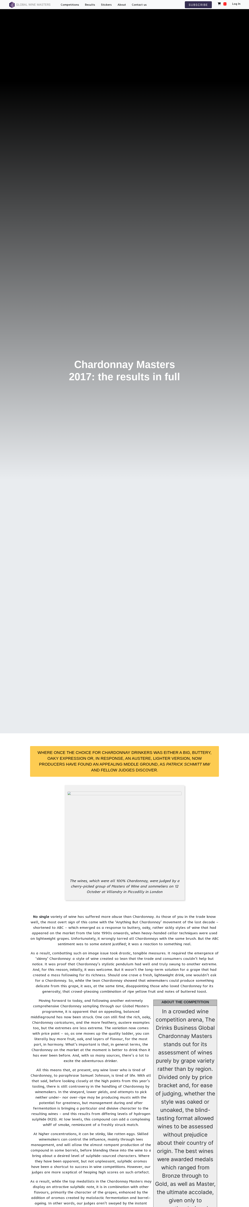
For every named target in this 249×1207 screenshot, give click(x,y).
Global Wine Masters (32, 4)
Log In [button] (236, 3)
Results (90, 4)
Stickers (106, 4)
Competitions (70, 4)
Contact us (139, 4)
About (122, 4)
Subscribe (198, 5)
